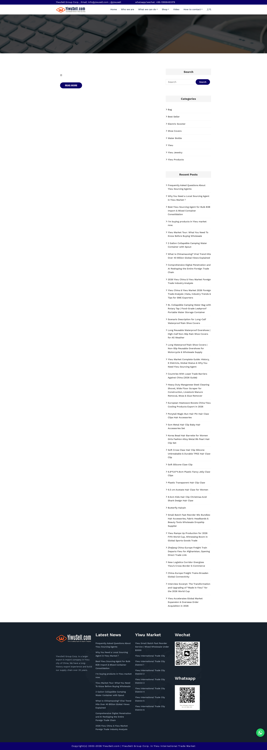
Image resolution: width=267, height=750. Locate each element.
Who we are (127, 9)
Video (176, 9)
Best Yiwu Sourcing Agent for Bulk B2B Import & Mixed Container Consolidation (189, 211)
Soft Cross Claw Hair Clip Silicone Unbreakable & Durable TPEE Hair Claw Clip (189, 454)
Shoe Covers (174, 131)
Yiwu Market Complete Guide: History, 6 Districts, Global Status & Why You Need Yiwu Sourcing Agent (188, 363)
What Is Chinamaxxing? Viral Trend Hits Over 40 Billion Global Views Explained (113, 704)
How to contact (192, 9)
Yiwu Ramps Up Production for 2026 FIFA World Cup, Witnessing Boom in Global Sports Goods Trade (188, 537)
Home (113, 9)
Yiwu (170, 145)
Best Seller (174, 116)
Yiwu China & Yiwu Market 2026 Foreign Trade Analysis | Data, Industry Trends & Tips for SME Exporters (189, 294)
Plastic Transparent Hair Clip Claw (186, 482)
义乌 (209, 9)
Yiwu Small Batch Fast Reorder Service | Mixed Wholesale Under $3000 (152, 646)
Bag (170, 109)
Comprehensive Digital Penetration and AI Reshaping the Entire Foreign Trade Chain (189, 269)
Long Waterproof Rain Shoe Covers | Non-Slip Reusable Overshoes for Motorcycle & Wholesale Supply (187, 348)
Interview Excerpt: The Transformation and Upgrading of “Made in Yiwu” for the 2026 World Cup (189, 588)
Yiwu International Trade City (150, 656)
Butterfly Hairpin (177, 507)
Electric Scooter (177, 124)
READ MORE (71, 85)
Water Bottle (175, 138)
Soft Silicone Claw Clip (180, 464)
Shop (164, 9)
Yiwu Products (176, 159)
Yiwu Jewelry (175, 152)
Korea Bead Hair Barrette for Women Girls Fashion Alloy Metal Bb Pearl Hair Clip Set (189, 439)
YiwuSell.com (111, 746)
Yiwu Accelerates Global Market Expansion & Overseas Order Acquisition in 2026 (185, 602)
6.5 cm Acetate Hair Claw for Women (188, 489)
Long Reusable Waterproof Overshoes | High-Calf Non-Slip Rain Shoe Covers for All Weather (189, 334)
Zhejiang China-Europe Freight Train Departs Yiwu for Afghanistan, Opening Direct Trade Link (189, 551)
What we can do (147, 9)
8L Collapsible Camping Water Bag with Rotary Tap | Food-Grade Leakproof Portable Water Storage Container (189, 309)
